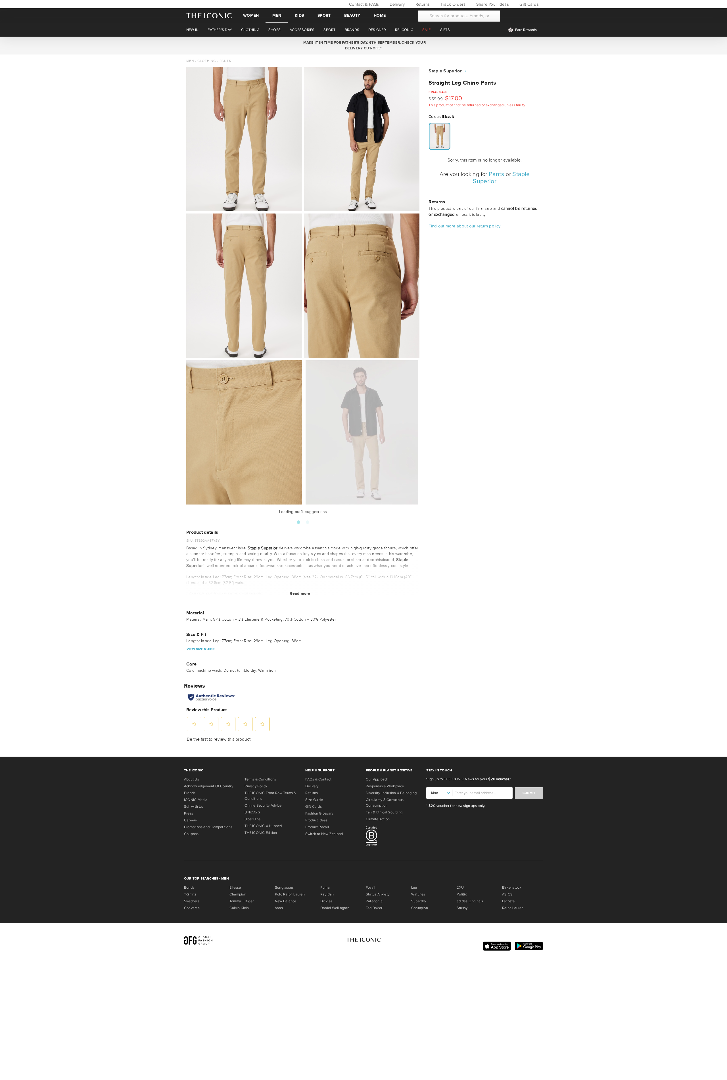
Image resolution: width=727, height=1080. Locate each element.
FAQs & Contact (318, 779)
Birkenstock (511, 887)
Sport (324, 15)
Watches (418, 894)
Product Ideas (316, 820)
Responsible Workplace (385, 786)
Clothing (206, 61)
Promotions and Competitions (208, 827)
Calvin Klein (239, 908)
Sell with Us (193, 807)
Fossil (370, 887)
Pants (225, 61)
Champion (237, 894)
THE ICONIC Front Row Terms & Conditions (270, 796)
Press (188, 813)
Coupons (191, 834)
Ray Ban (327, 894)
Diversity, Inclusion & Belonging (391, 793)
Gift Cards (528, 4)
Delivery (396, 4)
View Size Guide (201, 649)
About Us (191, 779)
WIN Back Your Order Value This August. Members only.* (363, 45)
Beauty (352, 15)
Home (380, 15)
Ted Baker (374, 908)
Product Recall (317, 827)
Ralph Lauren (513, 908)
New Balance (285, 901)
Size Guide (314, 800)
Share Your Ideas (492, 4)
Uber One (252, 819)
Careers (190, 820)
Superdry (418, 901)
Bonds (189, 887)
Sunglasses (284, 887)
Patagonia (374, 901)
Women (251, 15)
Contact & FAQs (363, 4)
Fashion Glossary (319, 813)
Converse (192, 908)
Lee (414, 887)
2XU (460, 887)
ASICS (507, 894)
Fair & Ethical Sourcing (384, 812)
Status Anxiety (377, 894)
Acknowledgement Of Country (208, 786)
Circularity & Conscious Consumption (385, 802)
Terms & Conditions (260, 779)
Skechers (191, 901)
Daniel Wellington (334, 908)
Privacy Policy (256, 786)
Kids (299, 15)
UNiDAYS (252, 812)
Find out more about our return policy (464, 226)
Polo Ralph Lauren (290, 894)
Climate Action (378, 819)
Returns (422, 4)
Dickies (326, 901)
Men (276, 15)
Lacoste (508, 901)
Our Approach (377, 779)
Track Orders (452, 4)
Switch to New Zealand (324, 834)
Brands (189, 793)
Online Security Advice (263, 805)
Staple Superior (445, 71)
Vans (279, 908)
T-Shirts (190, 894)
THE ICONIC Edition (261, 833)
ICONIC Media (196, 800)
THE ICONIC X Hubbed (263, 826)
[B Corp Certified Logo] (394, 836)
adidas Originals (470, 901)
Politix (462, 894)
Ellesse (235, 887)
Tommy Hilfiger (241, 901)
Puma (325, 887)
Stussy (462, 908)
